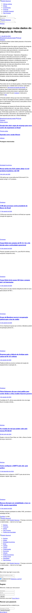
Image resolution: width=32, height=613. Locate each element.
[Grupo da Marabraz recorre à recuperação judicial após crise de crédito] (16, 303)
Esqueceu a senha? (16, 579)
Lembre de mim (6, 579)
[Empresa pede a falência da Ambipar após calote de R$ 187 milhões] (16, 340)
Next (4, 516)
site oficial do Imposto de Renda (16, 87)
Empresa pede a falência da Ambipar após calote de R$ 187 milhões (14, 355)
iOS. (6, 95)
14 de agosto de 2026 (6, 286)
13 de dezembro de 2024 (7, 471)
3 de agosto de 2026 (5, 397)
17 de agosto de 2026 (6, 211)
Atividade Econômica (6, 165)
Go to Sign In (15, 598)
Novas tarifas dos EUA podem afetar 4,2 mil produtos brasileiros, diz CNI (14, 170)
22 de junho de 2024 (5, 434)
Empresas (3, 239)
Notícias (2, 23)
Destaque (2, 202)
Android (16, 93)
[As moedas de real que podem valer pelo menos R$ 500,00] (16, 414)
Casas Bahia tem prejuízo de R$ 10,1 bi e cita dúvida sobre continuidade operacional (15, 244)
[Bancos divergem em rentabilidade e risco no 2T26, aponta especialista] (16, 488)
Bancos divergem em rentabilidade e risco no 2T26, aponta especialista (15, 504)
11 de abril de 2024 (5, 36)
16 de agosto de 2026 (6, 248)
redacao (2, 138)
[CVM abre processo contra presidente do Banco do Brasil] (16, 191)
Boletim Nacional (14, 520)
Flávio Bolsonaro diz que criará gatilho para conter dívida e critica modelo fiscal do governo (16, 392)
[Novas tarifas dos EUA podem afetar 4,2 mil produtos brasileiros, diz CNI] (16, 154)
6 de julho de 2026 (5, 174)
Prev (1, 516)
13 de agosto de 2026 (6, 508)
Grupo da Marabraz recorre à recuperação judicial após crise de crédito (14, 318)
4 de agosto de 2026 (5, 360)
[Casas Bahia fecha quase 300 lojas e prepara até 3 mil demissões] (16, 265)
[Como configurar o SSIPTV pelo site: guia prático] (16, 451)
